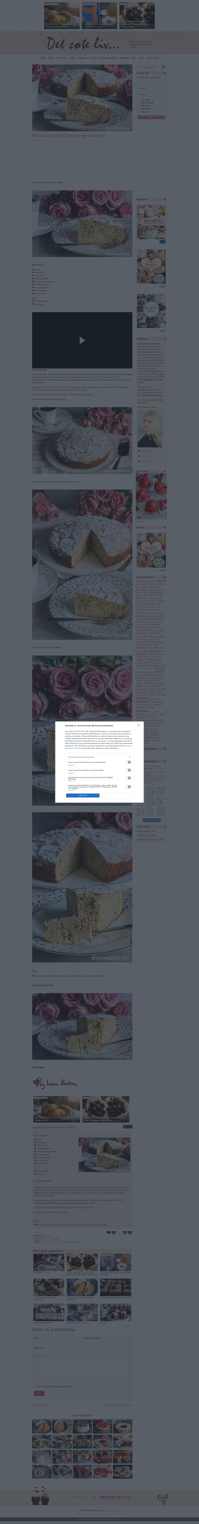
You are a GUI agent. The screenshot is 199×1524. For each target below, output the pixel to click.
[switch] (128, 762)
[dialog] (99, 762)
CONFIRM (83, 795)
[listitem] (99, 757)
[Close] (139, 726)
